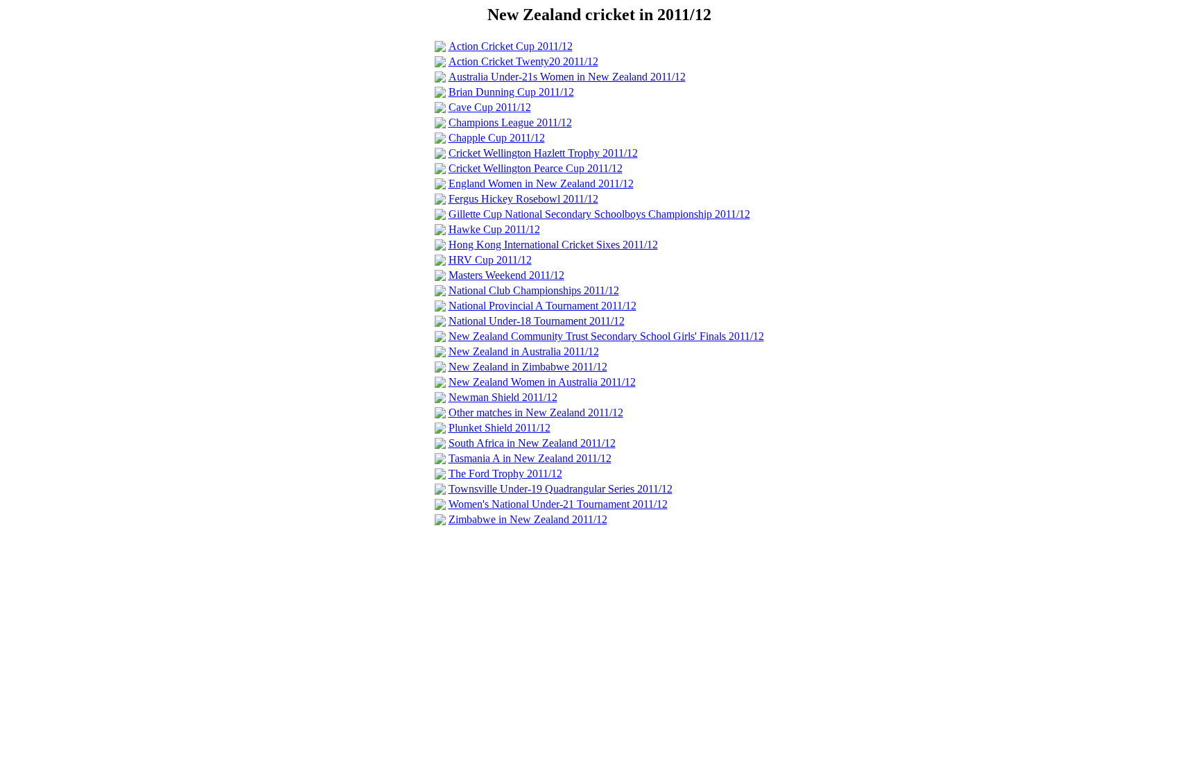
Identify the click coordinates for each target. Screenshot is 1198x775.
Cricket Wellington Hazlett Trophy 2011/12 (543, 153)
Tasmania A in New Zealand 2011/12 (530, 458)
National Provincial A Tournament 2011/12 (542, 306)
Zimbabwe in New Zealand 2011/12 (528, 519)
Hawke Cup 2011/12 (494, 229)
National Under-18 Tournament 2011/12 (537, 321)
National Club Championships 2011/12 (534, 290)
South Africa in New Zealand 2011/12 (532, 443)
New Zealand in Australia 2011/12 (524, 351)
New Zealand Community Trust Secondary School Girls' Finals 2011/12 (606, 336)
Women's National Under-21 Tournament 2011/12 (558, 504)
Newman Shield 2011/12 (503, 397)
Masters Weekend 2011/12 (506, 275)
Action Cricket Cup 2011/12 (511, 46)
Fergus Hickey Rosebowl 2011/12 (523, 199)
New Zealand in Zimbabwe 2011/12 (528, 367)
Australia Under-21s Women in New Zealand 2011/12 (567, 77)
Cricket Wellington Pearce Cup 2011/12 (536, 168)
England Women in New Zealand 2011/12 (541, 183)
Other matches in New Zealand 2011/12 (536, 412)
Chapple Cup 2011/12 (497, 138)
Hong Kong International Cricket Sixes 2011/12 (553, 244)
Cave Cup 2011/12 (490, 107)
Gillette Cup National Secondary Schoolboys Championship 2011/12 (599, 214)
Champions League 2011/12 (510, 122)
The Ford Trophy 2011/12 (505, 473)
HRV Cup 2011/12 (490, 260)
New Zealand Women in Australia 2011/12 (542, 382)
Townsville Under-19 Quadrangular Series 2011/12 (560, 489)
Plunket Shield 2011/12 (499, 428)
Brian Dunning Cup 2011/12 (511, 92)
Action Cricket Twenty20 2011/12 (523, 61)
